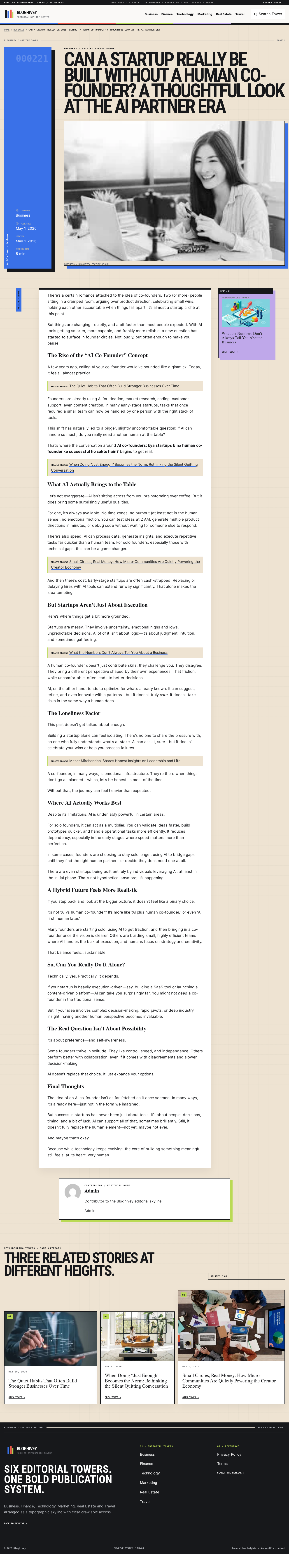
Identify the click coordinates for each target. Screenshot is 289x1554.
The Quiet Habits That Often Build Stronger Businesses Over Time (124, 386)
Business (151, 14)
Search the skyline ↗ (230, 1472)
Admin (89, 1210)
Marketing (205, 14)
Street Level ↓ (274, 2)
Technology (185, 14)
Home (6, 29)
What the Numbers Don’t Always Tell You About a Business (118, 652)
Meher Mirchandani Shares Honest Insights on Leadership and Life (124, 761)
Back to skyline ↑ (15, 1523)
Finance (167, 14)
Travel (240, 14)
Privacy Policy (229, 1454)
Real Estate (224, 14)
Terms (222, 1463)
